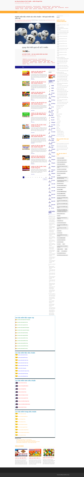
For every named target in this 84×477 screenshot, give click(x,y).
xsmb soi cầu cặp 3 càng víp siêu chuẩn (62, 37)
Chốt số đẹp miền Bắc (61, 164)
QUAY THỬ (35, 8)
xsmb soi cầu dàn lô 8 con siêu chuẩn (62, 63)
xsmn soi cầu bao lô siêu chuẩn (62, 73)
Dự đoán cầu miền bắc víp (46, 6)
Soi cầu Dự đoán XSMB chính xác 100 (62, 225)
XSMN (52, 7)
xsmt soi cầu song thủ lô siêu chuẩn (62, 102)
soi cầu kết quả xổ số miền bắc (61, 228)
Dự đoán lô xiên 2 (60, 183)
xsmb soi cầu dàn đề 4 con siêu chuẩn (62, 39)
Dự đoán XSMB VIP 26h (61, 193)
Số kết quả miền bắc (60, 131)
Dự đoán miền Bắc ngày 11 (61, 185)
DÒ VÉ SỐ (26, 8)
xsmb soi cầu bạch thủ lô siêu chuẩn (62, 48)
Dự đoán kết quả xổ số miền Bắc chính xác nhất (62, 178)
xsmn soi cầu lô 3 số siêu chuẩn (62, 79)
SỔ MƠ (30, 8)
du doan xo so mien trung (61, 169)
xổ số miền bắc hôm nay (61, 253)
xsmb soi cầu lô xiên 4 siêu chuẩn (35, 458)
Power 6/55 (59, 121)
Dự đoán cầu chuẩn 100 (29, 7)
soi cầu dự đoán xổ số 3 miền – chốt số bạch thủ (28, 1)
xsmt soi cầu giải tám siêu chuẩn (62, 94)
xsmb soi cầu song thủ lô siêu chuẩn (62, 70)
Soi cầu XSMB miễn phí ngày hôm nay (62, 235)
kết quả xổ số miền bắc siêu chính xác (62, 218)
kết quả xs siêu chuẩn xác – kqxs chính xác (24, 439)
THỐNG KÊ (17, 8)
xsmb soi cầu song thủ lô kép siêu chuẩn (62, 69)
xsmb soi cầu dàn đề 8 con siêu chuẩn (62, 44)
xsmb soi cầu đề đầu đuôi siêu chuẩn (62, 58)
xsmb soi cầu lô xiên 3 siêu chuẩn (49, 457)
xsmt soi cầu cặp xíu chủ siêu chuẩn (62, 91)
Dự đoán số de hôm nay (61, 187)
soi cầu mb (59, 230)
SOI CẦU (21, 8)
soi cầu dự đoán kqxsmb (61, 222)
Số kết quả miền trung (60, 132)
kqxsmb (58, 215)
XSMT (56, 7)
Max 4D (58, 119)
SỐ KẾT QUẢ (40, 8)
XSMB (49, 7)
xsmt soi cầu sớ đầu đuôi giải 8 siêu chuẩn (62, 98)
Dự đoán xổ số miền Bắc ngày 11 (62, 204)
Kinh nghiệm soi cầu (37, 7)
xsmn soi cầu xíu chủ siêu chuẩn (62, 87)
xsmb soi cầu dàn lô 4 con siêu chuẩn (62, 53)
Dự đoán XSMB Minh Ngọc (61, 191)
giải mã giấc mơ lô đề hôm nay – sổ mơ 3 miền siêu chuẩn (26, 442)
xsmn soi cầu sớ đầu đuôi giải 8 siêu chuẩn (62, 81)
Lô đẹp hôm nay (60, 220)
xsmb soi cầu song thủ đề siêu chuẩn (62, 66)
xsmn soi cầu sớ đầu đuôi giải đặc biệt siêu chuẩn (62, 84)
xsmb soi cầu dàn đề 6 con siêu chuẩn (62, 41)
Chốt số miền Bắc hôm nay (61, 162)
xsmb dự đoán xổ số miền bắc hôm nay (62, 246)
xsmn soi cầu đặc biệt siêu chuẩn (62, 76)
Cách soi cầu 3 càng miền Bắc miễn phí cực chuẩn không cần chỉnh (28, 441)
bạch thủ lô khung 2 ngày (48, 8)
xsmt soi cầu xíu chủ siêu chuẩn (62, 103)
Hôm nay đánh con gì (60, 213)
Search (58, 17)
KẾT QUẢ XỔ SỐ (61, 7)
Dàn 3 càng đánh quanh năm (62, 171)
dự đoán (58, 175)
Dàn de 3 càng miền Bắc (61, 173)
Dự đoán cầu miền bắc (37, 6)
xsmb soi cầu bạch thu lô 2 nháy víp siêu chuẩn (62, 29)
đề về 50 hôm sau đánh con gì (62, 255)
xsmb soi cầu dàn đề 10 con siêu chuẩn (21, 458)
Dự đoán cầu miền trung (19, 7)
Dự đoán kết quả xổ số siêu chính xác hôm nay (62, 181)
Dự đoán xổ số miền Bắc (61, 195)
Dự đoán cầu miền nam (56, 6)
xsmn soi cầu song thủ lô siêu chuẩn (62, 85)
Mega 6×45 (59, 116)
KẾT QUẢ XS (45, 7)
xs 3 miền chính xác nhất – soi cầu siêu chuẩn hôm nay (26, 440)
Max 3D (58, 118)
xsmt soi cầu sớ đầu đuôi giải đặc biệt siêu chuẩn (62, 100)
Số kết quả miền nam (60, 134)
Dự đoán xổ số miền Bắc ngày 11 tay (62, 207)
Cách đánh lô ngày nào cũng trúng (62, 167)
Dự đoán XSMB (59, 189)
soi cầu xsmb (59, 232)
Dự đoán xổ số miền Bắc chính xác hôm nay (62, 198)
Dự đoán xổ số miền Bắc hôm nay (62, 201)
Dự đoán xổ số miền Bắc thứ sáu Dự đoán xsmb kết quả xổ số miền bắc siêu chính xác (62, 210)
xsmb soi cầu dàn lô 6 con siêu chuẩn (62, 55)
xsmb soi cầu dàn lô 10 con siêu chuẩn (62, 50)
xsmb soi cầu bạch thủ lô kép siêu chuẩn (62, 34)
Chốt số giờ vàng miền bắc (61, 160)
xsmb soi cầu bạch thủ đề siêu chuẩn (62, 32)
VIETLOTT (66, 7)
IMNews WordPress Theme (65, 474)
